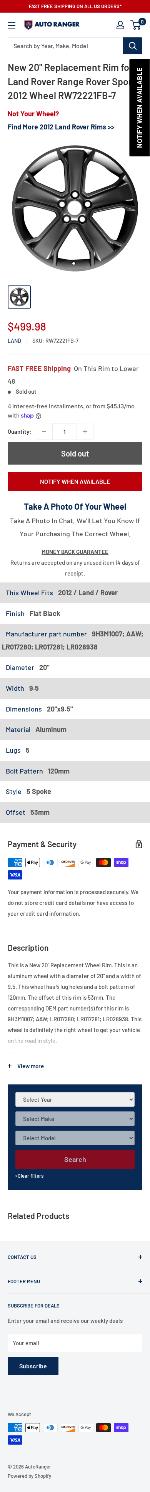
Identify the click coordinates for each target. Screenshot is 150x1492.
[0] (136, 25)
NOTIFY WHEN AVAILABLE (75, 481)
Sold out (75, 453)
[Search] (132, 45)
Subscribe (33, 1365)
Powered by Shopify (29, 1476)
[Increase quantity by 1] (85, 431)
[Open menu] (11, 25)
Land (14, 340)
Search (75, 1159)
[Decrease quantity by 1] (44, 431)
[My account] (120, 25)
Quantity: (19, 431)
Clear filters (29, 1176)
